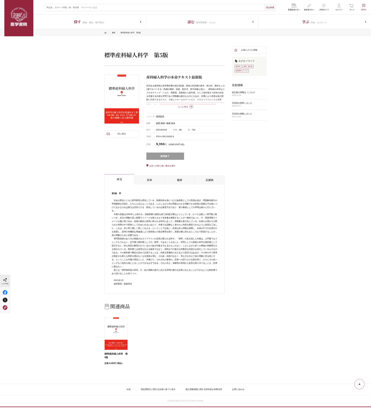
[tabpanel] (121, 99)
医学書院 (18, 18)
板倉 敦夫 (171, 123)
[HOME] (105, 32)
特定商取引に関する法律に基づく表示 (158, 389)
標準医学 (160, 116)
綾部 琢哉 (160, 123)
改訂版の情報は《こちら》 (244, 92)
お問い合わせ (238, 389)
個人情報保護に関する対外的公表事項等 (204, 389)
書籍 (113, 33)
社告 (129, 389)
